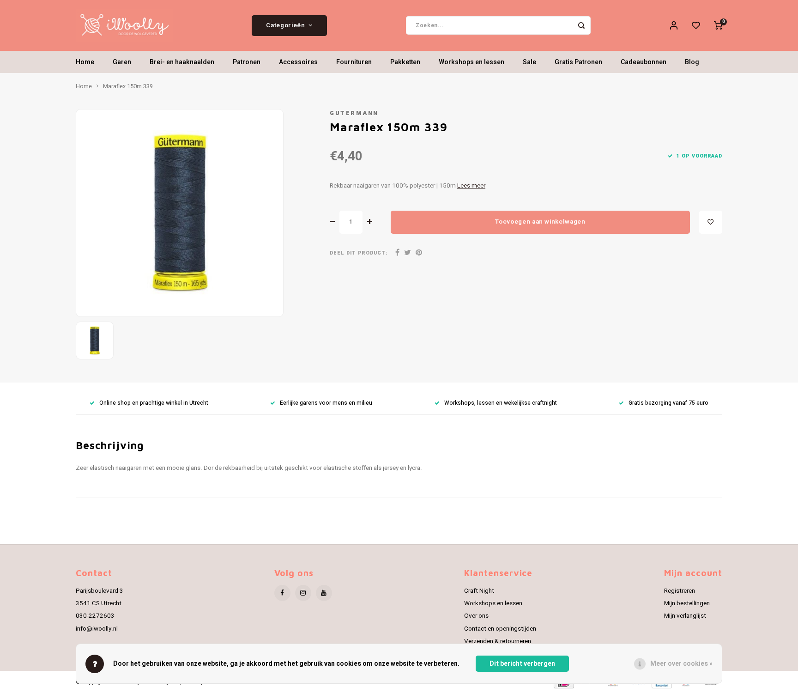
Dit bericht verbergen (522, 664)
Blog (692, 62)
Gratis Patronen (578, 62)
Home (85, 62)
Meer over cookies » (681, 664)
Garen (122, 62)
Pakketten (405, 62)
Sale (529, 62)
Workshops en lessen (471, 62)
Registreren (679, 591)
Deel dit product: (358, 252)
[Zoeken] (581, 25)
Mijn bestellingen (687, 603)
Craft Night (479, 591)
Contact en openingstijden (500, 628)
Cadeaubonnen (643, 62)
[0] (718, 25)
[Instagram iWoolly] (303, 593)
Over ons (476, 615)
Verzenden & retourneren (497, 641)
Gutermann (354, 113)
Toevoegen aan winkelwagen (540, 221)
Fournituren (354, 62)
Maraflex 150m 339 (128, 86)
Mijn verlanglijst (685, 615)
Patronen (246, 62)
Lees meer (471, 185)
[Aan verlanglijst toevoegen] (710, 222)
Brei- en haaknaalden (182, 62)
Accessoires (298, 62)
